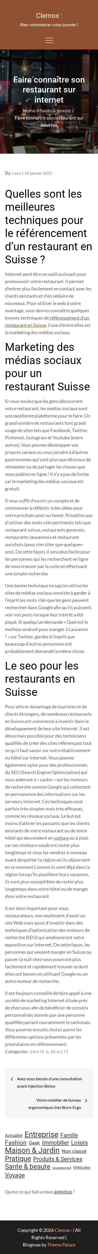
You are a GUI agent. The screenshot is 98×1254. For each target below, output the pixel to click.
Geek (34, 1143)
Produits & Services (57, 1159)
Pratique (18, 1158)
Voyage (15, 1175)
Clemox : (49, 16)
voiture (61, 838)
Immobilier (55, 1142)
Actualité (13, 1135)
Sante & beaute (49, 1051)
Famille (69, 1135)
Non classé (74, 1151)
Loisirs (79, 1142)
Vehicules (81, 1167)
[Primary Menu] (49, 40)
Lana (17, 173)
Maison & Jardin (32, 1150)
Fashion (16, 1142)
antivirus (63, 1192)
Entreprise (41, 1134)
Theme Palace (61, 1244)
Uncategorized (62, 1168)
